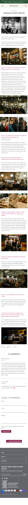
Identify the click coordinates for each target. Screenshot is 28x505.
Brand (3, 456)
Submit (25, 474)
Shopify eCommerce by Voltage (12, 494)
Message (3, 415)
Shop (2, 452)
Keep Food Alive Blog (14, 441)
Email (2, 408)
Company (4, 461)
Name (2, 401)
